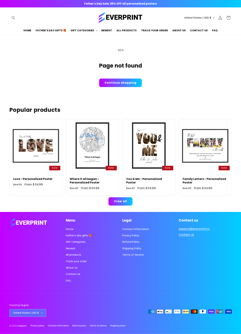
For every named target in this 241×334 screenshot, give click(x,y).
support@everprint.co (194, 229)
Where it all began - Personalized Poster (85, 181)
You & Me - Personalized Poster (144, 181)
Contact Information (135, 229)
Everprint (22, 325)
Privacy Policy (130, 235)
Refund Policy (130, 242)
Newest (70, 248)
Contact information (58, 325)
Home (70, 229)
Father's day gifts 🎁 (79, 235)
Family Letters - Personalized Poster (204, 181)
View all (120, 201)
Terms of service (98, 325)
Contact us (73, 274)
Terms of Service (133, 255)
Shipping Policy (131, 248)
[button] (13, 18)
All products (73, 255)
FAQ (68, 280)
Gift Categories (76, 242)
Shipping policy (118, 325)
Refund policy (79, 325)
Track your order (76, 261)
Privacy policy (37, 325)
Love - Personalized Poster (33, 179)
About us (71, 267)
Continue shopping (120, 83)
